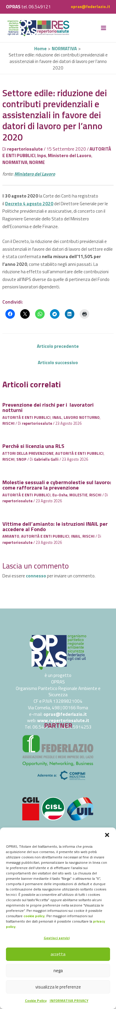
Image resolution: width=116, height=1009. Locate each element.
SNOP (21, 459)
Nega (58, 970)
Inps (41, 155)
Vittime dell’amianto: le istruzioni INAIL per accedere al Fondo (55, 526)
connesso (36, 575)
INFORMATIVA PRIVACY (69, 1000)
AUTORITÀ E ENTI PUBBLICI (26, 417)
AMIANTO (10, 536)
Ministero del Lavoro (69, 155)
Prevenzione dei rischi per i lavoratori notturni (48, 407)
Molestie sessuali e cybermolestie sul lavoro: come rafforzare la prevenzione (56, 485)
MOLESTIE (78, 495)
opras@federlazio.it (90, 7)
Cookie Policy (36, 1000)
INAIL (57, 417)
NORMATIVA (14, 162)
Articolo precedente (58, 346)
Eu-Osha (60, 495)
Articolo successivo (58, 362)
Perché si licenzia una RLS (33, 446)
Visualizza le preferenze (58, 986)
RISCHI (8, 423)
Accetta (58, 954)
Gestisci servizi (57, 938)
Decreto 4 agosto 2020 (29, 203)
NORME (37, 162)
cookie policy (34, 916)
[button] (107, 835)
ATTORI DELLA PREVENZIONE (28, 453)
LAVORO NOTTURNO (82, 417)
